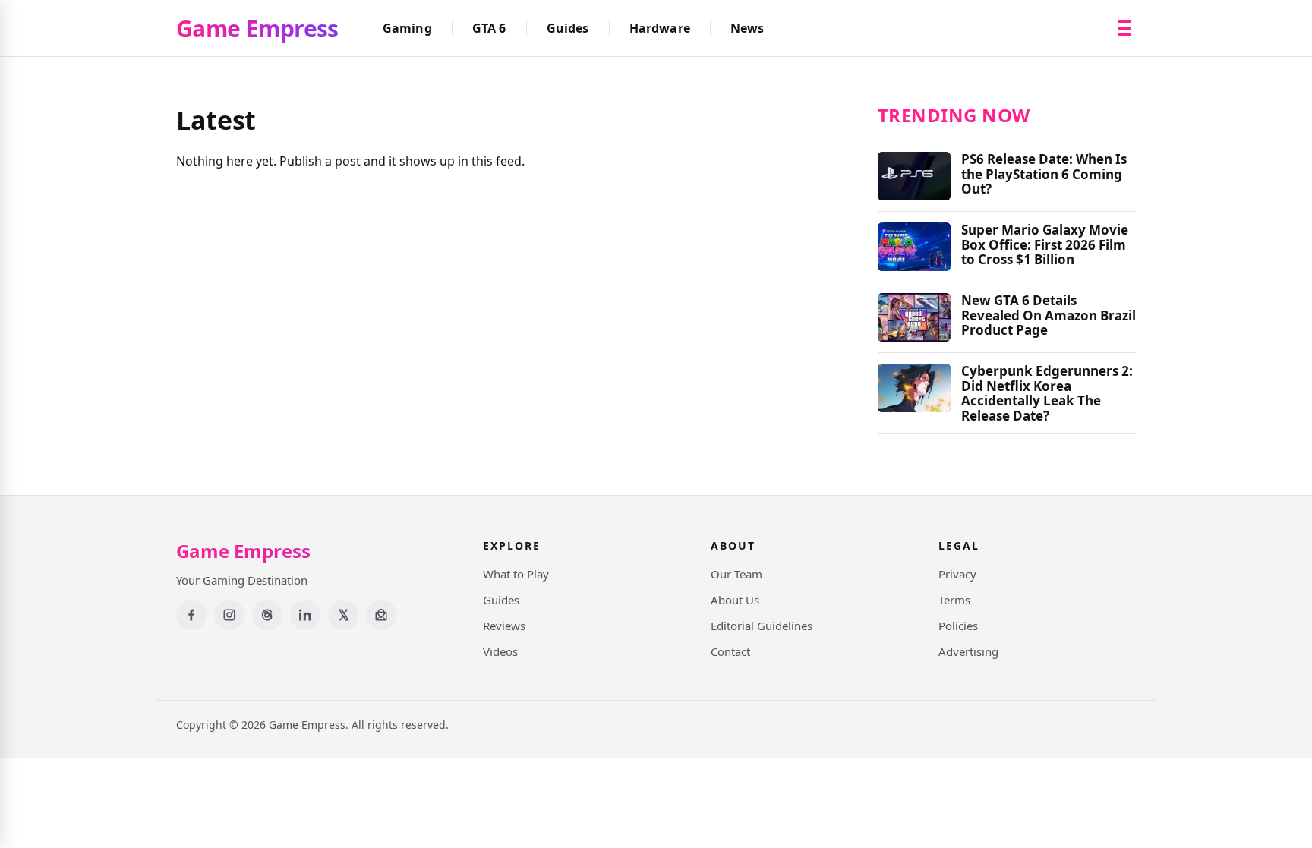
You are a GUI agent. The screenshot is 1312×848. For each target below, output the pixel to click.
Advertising (968, 651)
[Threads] (267, 615)
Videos (500, 651)
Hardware (659, 28)
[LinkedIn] (305, 615)
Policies (958, 625)
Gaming (407, 28)
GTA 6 (489, 28)
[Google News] (381, 615)
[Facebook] (191, 615)
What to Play (516, 574)
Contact (730, 651)
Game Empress (257, 28)
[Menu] (1124, 28)
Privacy (957, 574)
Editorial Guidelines (761, 625)
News (747, 28)
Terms (954, 599)
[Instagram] (229, 615)
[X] (343, 615)
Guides (568, 28)
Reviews (504, 625)
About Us (735, 599)
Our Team (736, 574)
